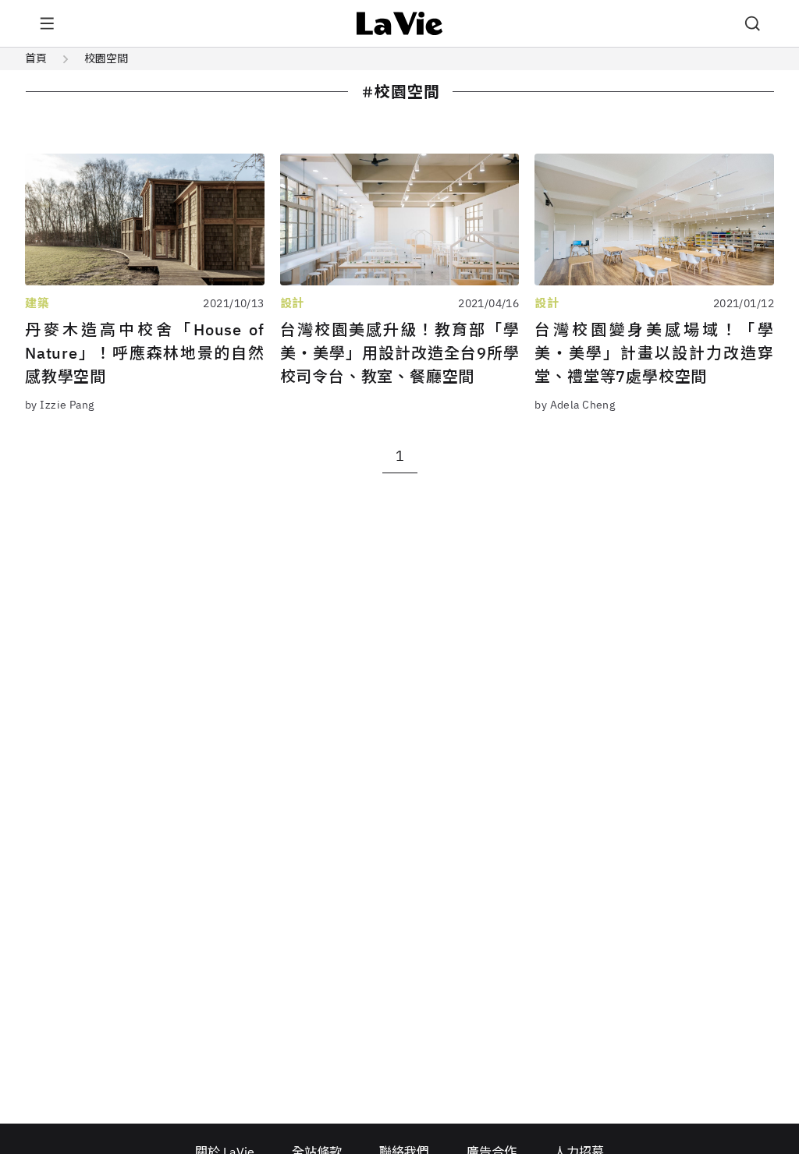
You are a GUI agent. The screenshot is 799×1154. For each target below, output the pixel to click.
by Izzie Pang (59, 405)
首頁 (36, 58)
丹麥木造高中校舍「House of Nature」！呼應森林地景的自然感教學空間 (145, 353)
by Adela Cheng (574, 405)
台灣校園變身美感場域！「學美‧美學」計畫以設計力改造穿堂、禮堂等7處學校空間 (654, 353)
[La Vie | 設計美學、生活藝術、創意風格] (400, 23)
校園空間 (106, 58)
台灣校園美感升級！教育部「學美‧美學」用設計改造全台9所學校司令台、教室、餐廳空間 (400, 353)
